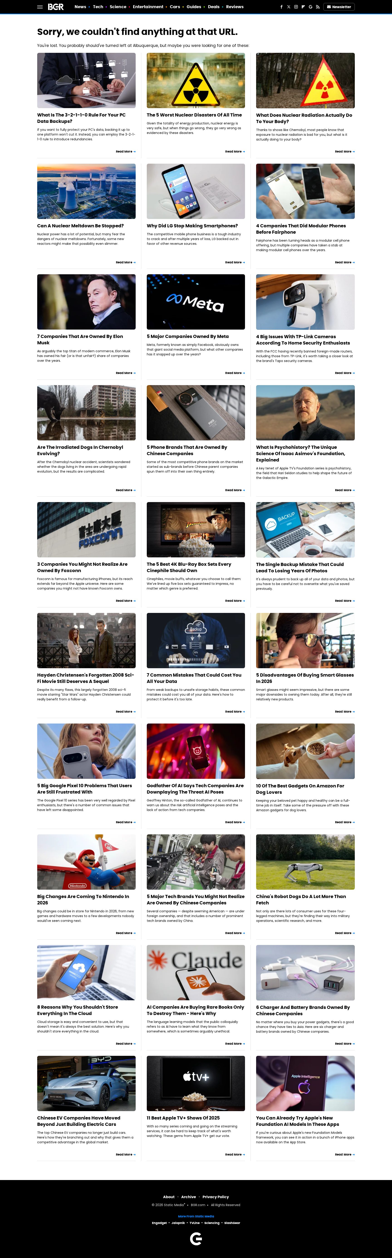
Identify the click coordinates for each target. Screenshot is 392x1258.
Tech (98, 6)
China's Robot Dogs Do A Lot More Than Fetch (301, 900)
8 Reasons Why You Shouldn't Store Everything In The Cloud (77, 1010)
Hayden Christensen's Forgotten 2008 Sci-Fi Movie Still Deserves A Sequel (85, 678)
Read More (124, 151)
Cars (175, 6)
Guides (194, 6)
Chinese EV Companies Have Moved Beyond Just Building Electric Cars (78, 1121)
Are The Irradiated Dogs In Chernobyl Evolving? (80, 450)
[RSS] (318, 7)
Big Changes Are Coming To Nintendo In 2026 (83, 900)
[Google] (310, 7)
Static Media (174, 1205)
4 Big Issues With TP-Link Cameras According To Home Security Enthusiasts (303, 340)
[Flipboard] (303, 7)
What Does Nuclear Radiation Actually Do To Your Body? (304, 118)
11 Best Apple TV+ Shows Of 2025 (183, 1118)
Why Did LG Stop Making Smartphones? (192, 226)
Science (118, 6)
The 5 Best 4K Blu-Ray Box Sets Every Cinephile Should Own (189, 567)
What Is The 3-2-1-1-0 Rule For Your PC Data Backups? (81, 118)
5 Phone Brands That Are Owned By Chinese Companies (187, 450)
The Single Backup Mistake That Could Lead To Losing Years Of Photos (300, 567)
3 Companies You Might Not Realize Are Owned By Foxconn (82, 567)
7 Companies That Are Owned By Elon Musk (80, 339)
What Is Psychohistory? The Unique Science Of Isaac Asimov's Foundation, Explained (300, 453)
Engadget (159, 1223)
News (80, 6)
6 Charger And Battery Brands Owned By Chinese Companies (303, 1010)
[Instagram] (296, 7)
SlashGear (232, 1223)
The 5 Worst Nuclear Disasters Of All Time (194, 115)
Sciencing (212, 1223)
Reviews (235, 6)
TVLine (195, 1223)
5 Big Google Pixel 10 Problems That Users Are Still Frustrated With (84, 789)
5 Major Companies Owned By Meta (188, 336)
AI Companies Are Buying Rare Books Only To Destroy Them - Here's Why (195, 1010)
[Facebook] (281, 7)
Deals (214, 6)
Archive (188, 1197)
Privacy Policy (216, 1197)
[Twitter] (289, 7)
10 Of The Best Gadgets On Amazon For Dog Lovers (300, 789)
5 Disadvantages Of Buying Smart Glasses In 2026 (305, 678)
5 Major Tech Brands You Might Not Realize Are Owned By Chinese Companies (196, 900)
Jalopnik (178, 1223)
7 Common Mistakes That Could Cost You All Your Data (194, 678)
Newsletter (341, 7)
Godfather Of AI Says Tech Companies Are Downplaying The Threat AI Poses (195, 789)
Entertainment (148, 6)
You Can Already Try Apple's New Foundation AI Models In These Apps (297, 1121)
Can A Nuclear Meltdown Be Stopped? (80, 226)
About (169, 1197)
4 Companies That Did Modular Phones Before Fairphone (301, 229)
